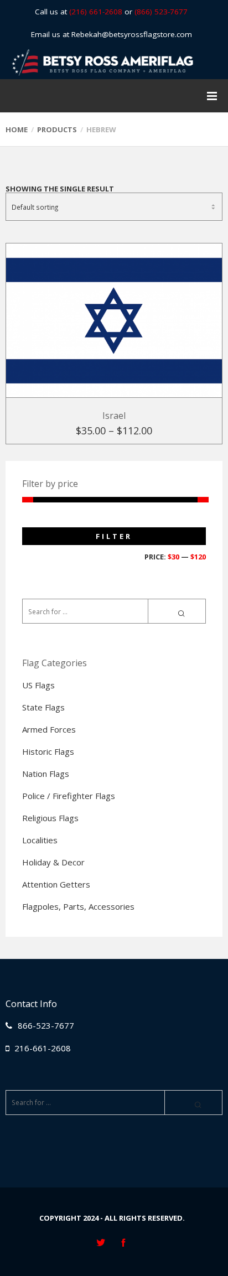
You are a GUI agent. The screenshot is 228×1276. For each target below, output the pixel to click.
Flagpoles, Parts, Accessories (78, 906)
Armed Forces (49, 729)
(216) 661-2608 (95, 12)
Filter (114, 536)
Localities (40, 840)
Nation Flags (45, 773)
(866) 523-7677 (161, 12)
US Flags (38, 685)
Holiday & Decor (53, 862)
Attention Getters (56, 884)
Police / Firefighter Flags (68, 795)
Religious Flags (50, 817)
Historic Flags (48, 751)
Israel (114, 415)
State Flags (43, 707)
